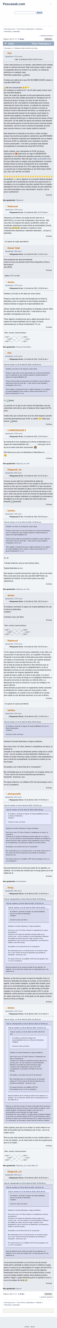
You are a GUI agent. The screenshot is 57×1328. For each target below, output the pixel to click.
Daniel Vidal (14, 248)
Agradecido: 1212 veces (14, 56)
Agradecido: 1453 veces (14, 433)
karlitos (11, 510)
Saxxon (18, 1288)
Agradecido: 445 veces (13, 797)
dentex (11, 282)
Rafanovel (19, 200)
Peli (9, 53)
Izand (29, 1165)
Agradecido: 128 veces (13, 514)
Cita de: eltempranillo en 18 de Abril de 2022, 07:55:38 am (25, 899)
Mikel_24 (35, 1165)
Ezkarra (19, 347)
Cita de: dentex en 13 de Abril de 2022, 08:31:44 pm (22, 722)
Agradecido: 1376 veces (14, 285)
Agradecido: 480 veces (13, 891)
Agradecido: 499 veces (13, 473)
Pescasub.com (14, 4)
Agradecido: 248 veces (13, 251)
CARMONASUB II (17, 430)
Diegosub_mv (21, 463)
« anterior (43, 36)
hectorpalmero (21, 881)
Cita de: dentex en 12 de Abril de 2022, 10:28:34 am (22, 364)
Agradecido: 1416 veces (14, 210)
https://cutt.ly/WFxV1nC (42, 159)
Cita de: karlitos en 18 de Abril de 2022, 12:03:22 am (23, 805)
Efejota (28, 347)
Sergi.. (11, 887)
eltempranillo (14, 794)
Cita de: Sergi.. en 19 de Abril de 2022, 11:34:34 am (22, 1019)
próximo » (50, 36)
